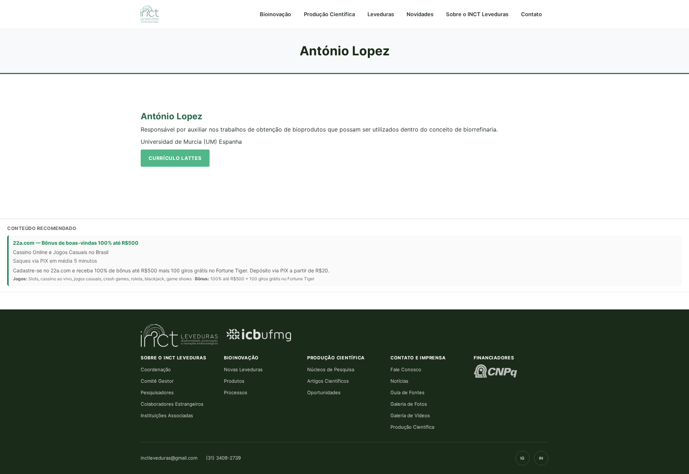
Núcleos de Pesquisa (330, 369)
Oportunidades (324, 392)
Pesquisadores (157, 392)
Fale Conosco (405, 369)
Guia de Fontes (407, 392)
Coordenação (156, 369)
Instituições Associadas (167, 415)
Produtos (234, 381)
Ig (522, 458)
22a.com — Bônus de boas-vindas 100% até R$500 (76, 243)
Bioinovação (275, 14)
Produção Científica (329, 14)
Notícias (399, 381)
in (541, 458)
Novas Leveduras (243, 369)
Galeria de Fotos (408, 404)
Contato (531, 14)
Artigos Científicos (328, 381)
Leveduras (380, 14)
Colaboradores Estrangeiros (172, 404)
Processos (235, 392)
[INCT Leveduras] (150, 14)
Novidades (420, 14)
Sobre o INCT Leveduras (477, 14)
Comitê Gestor (157, 381)
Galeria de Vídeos (410, 415)
